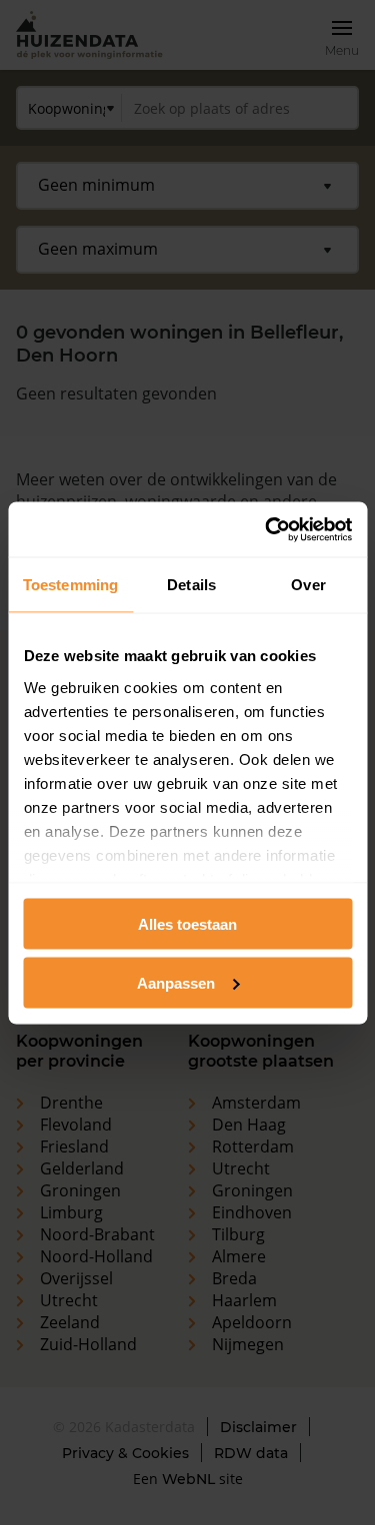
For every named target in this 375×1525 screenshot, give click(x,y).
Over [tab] (308, 584)
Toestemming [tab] (70, 584)
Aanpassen (176, 982)
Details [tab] (191, 584)
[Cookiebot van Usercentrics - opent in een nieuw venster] (267, 529)
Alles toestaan (187, 924)
